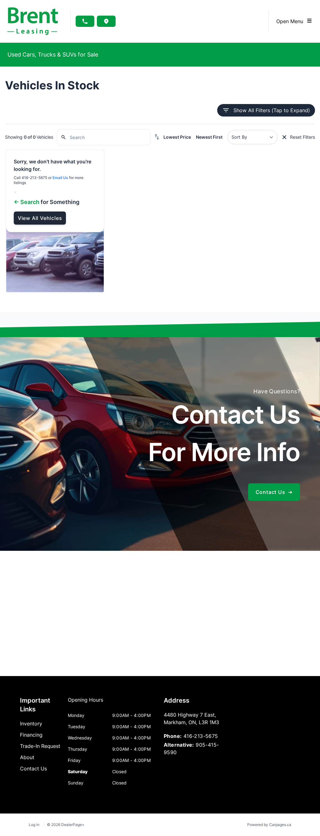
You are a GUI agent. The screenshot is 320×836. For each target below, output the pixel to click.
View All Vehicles (40, 218)
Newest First (209, 137)
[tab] (85, 703)
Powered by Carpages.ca (269, 824)
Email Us (60, 177)
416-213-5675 (200, 736)
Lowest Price (177, 137)
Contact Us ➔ (274, 492)
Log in (34, 824)
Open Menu (291, 21)
